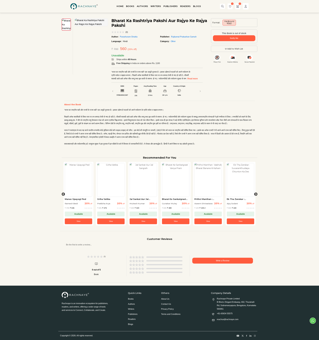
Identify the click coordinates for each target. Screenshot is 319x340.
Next (255, 193)
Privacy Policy (167, 309)
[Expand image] (91, 22)
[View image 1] (66, 25)
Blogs (130, 324)
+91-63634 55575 (225, 313)
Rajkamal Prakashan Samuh (184, 37)
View (78, 221)
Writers (131, 309)
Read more (192, 79)
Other (173, 41)
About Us (165, 299)
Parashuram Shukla (128, 37)
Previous (62, 193)
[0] (230, 6)
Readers (132, 319)
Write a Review (222, 261)
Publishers (132, 314)
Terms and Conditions (170, 314)
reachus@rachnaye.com (227, 319)
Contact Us (166, 304)
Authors (131, 304)
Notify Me (234, 38)
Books (131, 299)
